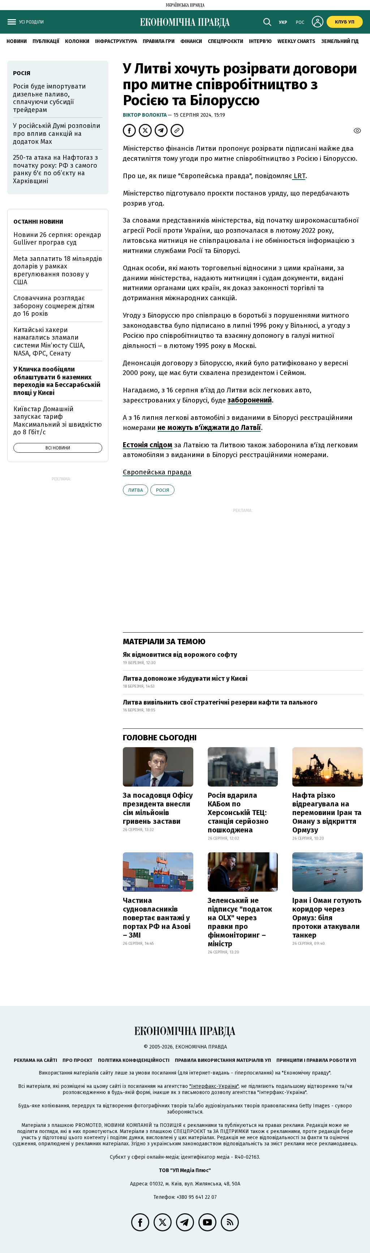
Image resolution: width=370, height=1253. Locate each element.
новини (17, 41)
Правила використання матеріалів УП (223, 1060)
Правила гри (159, 41)
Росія (162, 490)
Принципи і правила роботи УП (316, 1060)
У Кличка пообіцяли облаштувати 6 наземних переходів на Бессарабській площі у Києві (56, 381)
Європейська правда (157, 472)
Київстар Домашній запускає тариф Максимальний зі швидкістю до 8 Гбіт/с (57, 420)
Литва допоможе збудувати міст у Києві (185, 679)
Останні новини (38, 221)
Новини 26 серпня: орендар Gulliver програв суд (57, 239)
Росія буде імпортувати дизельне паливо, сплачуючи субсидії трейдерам (49, 98)
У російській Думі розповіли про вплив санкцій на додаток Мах (56, 133)
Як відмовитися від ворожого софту (180, 655)
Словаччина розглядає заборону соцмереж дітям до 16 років (53, 306)
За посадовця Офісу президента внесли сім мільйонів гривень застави (158, 808)
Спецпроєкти (225, 41)
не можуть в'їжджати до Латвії (209, 427)
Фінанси (191, 41)
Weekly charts (296, 41)
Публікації (46, 41)
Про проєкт (77, 1060)
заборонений (250, 400)
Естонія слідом (147, 445)
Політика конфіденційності (133, 1060)
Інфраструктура (116, 41)
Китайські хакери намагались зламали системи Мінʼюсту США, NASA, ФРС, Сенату (49, 341)
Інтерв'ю (260, 41)
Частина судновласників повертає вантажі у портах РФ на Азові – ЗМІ (156, 917)
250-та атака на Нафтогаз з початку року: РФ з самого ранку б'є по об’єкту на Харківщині (55, 169)
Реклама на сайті (35, 1060)
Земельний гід (340, 41)
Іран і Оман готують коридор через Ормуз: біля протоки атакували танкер (327, 917)
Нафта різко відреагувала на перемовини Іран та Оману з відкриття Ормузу (327, 812)
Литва (135, 490)
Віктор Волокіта (145, 115)
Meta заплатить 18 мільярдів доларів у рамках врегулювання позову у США (57, 270)
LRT (298, 176)
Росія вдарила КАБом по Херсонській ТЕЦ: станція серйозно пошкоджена (238, 812)
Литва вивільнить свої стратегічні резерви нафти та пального (220, 702)
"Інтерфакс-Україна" (213, 1086)
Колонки (77, 41)
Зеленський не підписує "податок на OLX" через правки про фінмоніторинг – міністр (240, 922)
